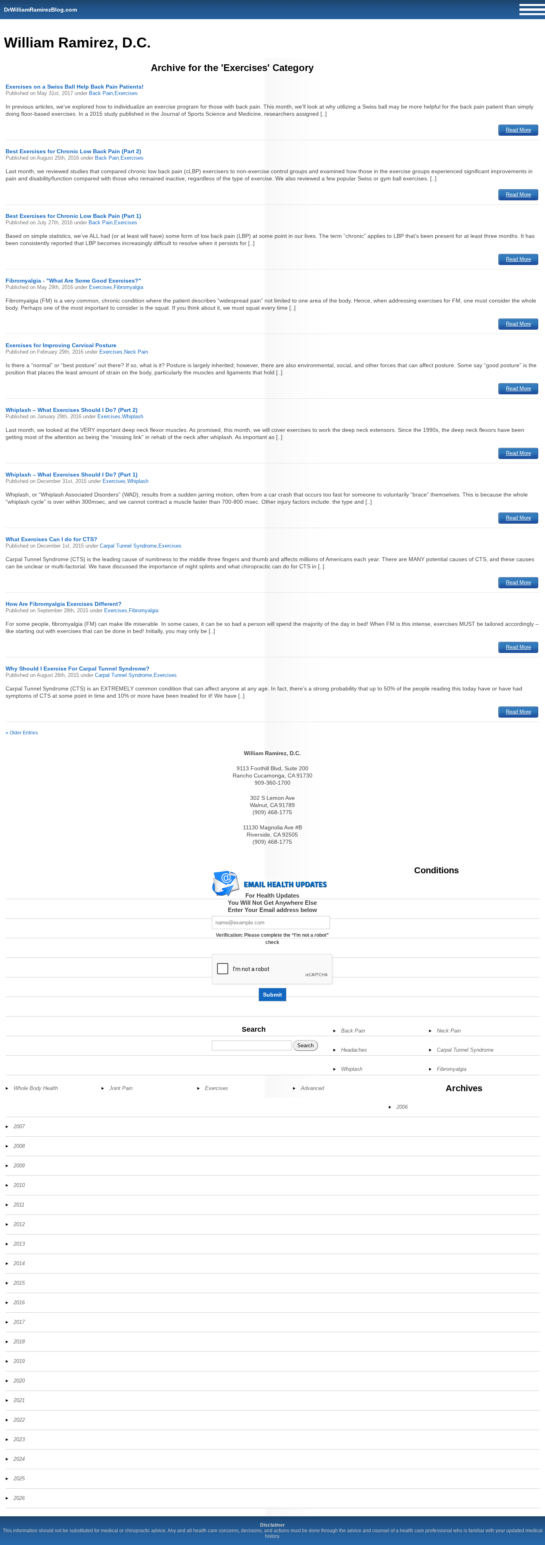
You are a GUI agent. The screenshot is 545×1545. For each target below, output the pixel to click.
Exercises (126, 93)
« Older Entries (22, 733)
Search (254, 1029)
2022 (19, 1420)
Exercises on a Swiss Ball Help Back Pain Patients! (75, 86)
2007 (19, 1127)
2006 (402, 1107)
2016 (19, 1303)
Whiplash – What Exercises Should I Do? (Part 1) (72, 474)
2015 (19, 1283)
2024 (19, 1459)
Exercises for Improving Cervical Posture (61, 345)
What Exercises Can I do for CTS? (51, 539)
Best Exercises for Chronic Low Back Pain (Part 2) (73, 151)
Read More (518, 130)
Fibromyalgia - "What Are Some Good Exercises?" (73, 280)
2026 (19, 1498)
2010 (19, 1185)
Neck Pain (136, 352)
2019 (19, 1361)
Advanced (312, 1088)
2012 (19, 1224)
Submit (272, 994)
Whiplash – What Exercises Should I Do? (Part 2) (72, 410)
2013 (19, 1244)
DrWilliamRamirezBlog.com (40, 9)
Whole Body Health (36, 1088)
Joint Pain (120, 1088)
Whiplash (132, 416)
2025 (19, 1479)
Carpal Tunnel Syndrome (128, 546)
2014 (19, 1263)
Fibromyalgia (128, 287)
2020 (19, 1381)
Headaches (354, 1050)
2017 (19, 1322)
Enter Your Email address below (272, 909)
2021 (19, 1400)
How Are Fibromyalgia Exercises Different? (64, 604)
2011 (19, 1205)
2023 (19, 1439)
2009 (19, 1166)
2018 (19, 1342)
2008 (19, 1146)
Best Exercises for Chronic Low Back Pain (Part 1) (73, 216)
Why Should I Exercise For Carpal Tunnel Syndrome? (78, 668)
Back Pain (101, 93)
